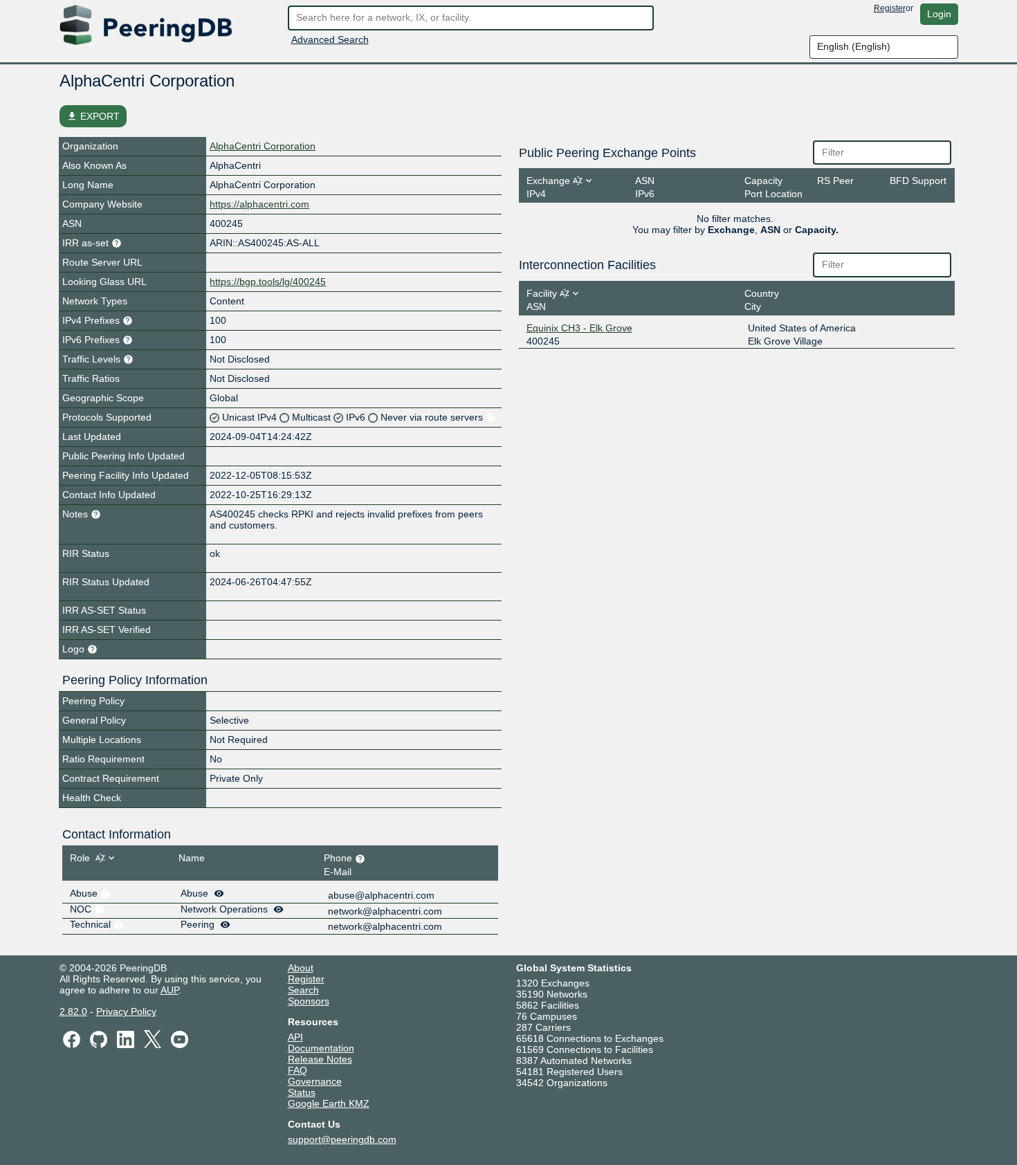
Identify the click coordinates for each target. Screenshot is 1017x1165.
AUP (169, 990)
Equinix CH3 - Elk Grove (579, 327)
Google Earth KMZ (328, 1103)
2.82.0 (73, 1011)
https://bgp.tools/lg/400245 (268, 281)
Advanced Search (330, 39)
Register (890, 8)
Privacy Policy (126, 1011)
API (295, 1037)
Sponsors (308, 1001)
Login (939, 13)
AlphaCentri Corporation (262, 146)
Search (303, 990)
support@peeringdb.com (342, 1139)
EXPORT (93, 116)
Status (301, 1092)
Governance (315, 1081)
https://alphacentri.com (259, 204)
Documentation (321, 1048)
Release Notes (320, 1059)
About (300, 967)
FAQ (297, 1070)
